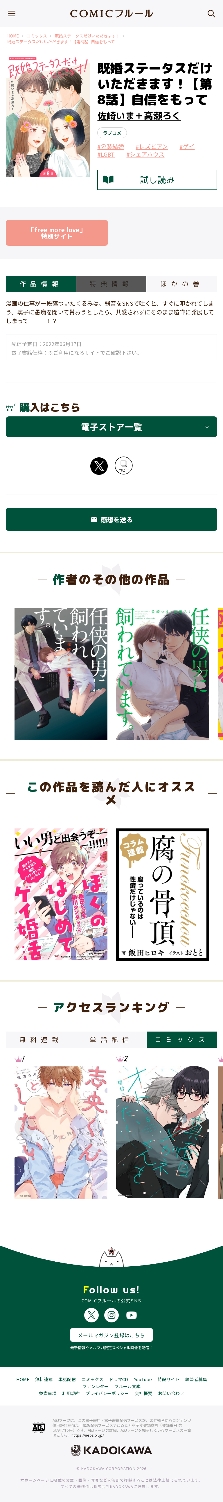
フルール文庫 (127, 1386)
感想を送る (111, 519)
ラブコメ (112, 132)
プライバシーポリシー (107, 1393)
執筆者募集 (196, 1379)
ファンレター (95, 1386)
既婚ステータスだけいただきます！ (87, 36)
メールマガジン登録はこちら (111, 1335)
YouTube (143, 1379)
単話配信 (67, 1379)
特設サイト (168, 1379)
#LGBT (106, 154)
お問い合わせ (171, 1393)
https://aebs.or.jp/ (87, 1435)
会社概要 (143, 1393)
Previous (25, 672)
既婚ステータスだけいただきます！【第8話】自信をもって (61, 41)
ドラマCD (118, 1379)
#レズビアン (152, 146)
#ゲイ (187, 146)
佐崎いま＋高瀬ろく (139, 115)
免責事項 (47, 1393)
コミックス (37, 36)
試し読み (157, 180)
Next (198, 672)
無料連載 (44, 1379)
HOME (13, 36)
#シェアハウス (145, 154)
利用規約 (71, 1393)
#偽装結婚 (110, 146)
